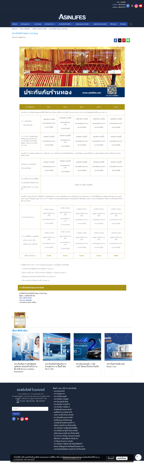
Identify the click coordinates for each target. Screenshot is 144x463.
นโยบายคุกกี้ (30, 459)
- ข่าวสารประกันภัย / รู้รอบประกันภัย (66, 436)
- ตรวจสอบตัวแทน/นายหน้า (63, 417)
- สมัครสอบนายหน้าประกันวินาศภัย (66, 433)
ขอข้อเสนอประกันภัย (82, 24)
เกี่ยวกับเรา (113, 24)
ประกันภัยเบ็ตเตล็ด (65, 24)
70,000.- (116, 255)
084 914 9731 (40, 401)
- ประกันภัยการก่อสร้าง (61, 404)
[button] (131, 24)
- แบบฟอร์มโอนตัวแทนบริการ (64, 423)
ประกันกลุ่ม (37, 24)
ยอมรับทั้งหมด (121, 458)
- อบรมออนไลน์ (59, 391)
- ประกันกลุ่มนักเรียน (60, 401)
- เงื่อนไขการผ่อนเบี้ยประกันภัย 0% (65, 438)
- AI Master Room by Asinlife (63, 441)
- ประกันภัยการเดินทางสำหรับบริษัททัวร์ (67, 444)
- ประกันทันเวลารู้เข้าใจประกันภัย (65, 430)
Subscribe (16, 414)
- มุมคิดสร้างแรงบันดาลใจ (62, 412)
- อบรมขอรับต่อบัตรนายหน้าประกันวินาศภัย (69, 449)
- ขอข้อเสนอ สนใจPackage (62, 420)
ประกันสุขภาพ (25, 24)
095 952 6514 (122, 4)
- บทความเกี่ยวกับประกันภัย (63, 415)
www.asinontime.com (37, 394)
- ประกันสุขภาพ (59, 394)
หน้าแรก (14, 24)
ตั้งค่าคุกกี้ (111, 458)
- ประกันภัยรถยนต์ (59, 396)
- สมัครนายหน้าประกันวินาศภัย (64, 425)
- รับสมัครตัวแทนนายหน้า (62, 409)
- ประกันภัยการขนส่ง (60, 399)
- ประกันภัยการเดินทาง (61, 407)
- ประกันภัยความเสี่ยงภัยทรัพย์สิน (65, 428)
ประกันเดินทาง (49, 24)
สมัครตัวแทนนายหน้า (100, 24)
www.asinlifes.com (24, 394)
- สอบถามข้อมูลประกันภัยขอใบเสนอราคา (68, 446)
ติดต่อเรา (123, 24)
